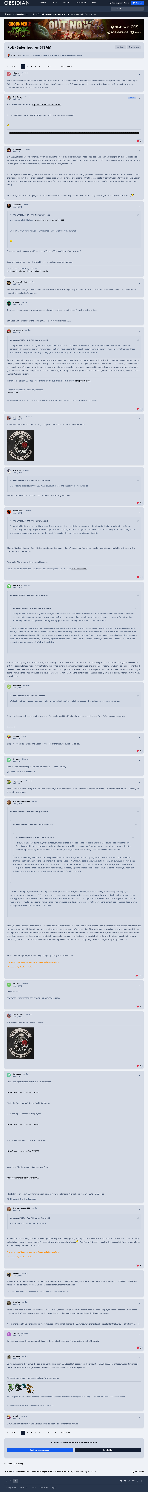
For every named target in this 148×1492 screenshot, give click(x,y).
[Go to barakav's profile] (9, 1357)
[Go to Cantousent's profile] (9, 331)
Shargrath (17, 585)
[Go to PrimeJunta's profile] (9, 512)
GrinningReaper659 (21, 801)
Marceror (17, 205)
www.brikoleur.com (79, 569)
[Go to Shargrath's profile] (9, 586)
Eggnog (16, 1333)
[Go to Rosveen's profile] (9, 303)
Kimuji (15, 1416)
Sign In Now (108, 1450)
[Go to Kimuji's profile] (9, 1417)
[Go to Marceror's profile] (9, 206)
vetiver (16, 736)
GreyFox (16, 1302)
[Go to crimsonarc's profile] (9, 150)
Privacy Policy (11, 1488)
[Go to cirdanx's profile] (9, 1275)
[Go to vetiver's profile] (9, 737)
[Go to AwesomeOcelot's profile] (9, 283)
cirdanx (16, 1274)
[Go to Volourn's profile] (9, 985)
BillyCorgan (16, 55)
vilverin (16, 73)
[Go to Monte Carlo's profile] (9, 418)
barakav (16, 1356)
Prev (13, 67)
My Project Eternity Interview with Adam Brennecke (27, 271)
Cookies (33, 1488)
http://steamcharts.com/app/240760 (23, 1177)
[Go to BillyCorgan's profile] (8, 55)
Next (49, 67)
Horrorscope (18, 781)
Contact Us (23, 1488)
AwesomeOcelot (20, 282)
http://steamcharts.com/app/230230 (23, 1124)
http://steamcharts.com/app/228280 (23, 1151)
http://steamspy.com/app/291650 (46, 104)
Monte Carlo (18, 417)
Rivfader (16, 759)
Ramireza (17, 1074)
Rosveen (16, 302)
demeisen (17, 685)
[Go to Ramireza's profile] (9, 1075)
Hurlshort (17, 470)
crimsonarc (18, 149)
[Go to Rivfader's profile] (9, 760)
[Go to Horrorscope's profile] (9, 782)
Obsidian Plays (12, 392)
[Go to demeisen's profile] (9, 686)
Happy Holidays (83, 380)
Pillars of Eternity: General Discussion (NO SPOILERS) (59, 55)
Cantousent (18, 330)
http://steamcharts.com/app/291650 (23, 1092)
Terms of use (43, 1488)
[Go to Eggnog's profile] (9, 1334)
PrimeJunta (18, 511)
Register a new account (40, 1450)
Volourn (16, 984)
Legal (53, 1488)
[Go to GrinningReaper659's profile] (9, 802)
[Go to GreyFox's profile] (9, 1303)
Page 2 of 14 (65, 67)
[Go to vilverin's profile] (9, 74)
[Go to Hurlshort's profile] (9, 471)
